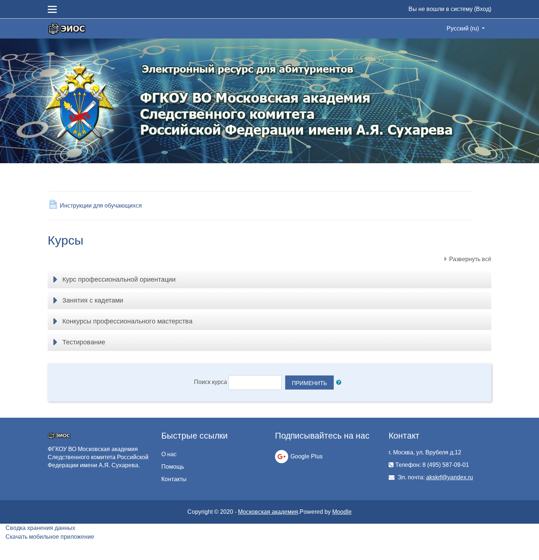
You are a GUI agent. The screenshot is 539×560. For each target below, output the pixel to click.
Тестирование (83, 342)
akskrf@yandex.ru (449, 477)
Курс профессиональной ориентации (119, 279)
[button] (340, 382)
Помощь (172, 467)
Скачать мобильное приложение (50, 537)
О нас (169, 454)
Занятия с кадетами (92, 300)
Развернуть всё (470, 259)
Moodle (342, 512)
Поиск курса (210, 382)
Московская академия (268, 512)
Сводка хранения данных (40, 528)
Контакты (174, 479)
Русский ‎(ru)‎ (463, 28)
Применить (309, 383)
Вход (482, 9)
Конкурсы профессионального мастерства (127, 321)
